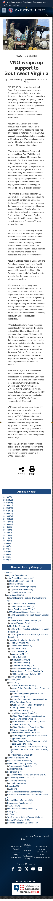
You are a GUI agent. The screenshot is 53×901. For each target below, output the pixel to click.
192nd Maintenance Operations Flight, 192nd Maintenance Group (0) (27, 728)
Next (44, 34)
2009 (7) (7, 543)
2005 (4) (7, 554)
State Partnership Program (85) (22, 586)
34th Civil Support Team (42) (21, 580)
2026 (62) (7, 497)
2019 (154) (8, 516)
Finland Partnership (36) (20, 592)
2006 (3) (7, 551)
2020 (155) (8, 513)
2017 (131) (8, 521)
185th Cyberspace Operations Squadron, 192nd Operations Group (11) (28, 700)
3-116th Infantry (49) (21, 662)
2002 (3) (7, 559)
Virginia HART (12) (20, 654)
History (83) (12, 811)
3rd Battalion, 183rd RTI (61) (22, 609)
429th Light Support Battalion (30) (26, 673)
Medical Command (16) (19, 642)
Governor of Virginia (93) (17, 757)
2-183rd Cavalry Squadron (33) (25, 668)
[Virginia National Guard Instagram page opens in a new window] (19, 869)
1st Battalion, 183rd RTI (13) (22, 603)
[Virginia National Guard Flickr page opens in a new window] (40, 869)
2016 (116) (8, 524)
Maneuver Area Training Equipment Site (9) (27, 774)
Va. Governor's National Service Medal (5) (25, 817)
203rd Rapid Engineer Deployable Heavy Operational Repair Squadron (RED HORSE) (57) (29, 749)
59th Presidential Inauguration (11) (22, 808)
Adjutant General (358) (17, 575)
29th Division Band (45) (20, 676)
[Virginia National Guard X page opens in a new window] (26, 869)
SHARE (21, 473)
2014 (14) (7, 529)
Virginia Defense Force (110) (19, 760)
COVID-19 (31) (13, 805)
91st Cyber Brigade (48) (19, 626)
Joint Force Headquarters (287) (20, 578)
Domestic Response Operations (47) (22, 822)
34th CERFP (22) (16, 583)
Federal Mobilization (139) (18, 820)
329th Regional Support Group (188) (24, 612)
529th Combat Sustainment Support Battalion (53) (28, 616)
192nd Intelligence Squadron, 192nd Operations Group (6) (26, 695)
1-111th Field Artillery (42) (23, 665)
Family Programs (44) (16, 780)
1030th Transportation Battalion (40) (25, 620)
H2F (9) (10, 814)
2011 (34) (7, 537)
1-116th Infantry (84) (21, 659)
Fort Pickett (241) (14, 771)
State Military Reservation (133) (20, 777)
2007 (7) (7, 548)
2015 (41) (7, 527)
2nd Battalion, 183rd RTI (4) (22, 606)
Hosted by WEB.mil (25, 881)
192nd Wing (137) (16, 682)
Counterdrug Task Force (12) (19, 803)
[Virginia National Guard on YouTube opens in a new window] (33, 869)
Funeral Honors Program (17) (20, 800)
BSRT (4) (13, 788)
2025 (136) (8, 499)
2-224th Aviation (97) (19, 651)
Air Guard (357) (14, 679)
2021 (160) (8, 510)
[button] (12, 5)
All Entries (7, 572)
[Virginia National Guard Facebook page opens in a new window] (12, 869)
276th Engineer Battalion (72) (23, 623)
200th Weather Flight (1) (22, 710)
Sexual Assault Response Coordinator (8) (25, 791)
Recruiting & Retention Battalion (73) (24, 639)
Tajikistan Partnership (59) (21, 589)
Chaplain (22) (13, 786)
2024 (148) (8, 502)
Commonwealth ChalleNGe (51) (22, 766)
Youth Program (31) (17, 783)
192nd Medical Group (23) (21, 754)
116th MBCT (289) (18, 656)
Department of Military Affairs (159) (22, 763)
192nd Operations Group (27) (23, 685)
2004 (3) (7, 557)
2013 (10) (7, 532)
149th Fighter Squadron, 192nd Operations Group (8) (29, 689)
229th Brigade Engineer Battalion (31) (28, 671)
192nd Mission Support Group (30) (25, 732)
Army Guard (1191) (15, 595)
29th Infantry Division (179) (20, 645)
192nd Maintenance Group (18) (24, 713)
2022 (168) (8, 508)
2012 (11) (7, 535)
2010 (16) (7, 540)
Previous (8, 34)
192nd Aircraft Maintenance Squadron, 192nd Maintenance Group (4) (27, 717)
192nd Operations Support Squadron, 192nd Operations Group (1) (27, 706)
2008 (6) (7, 546)
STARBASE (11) (16, 769)
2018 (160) (8, 518)
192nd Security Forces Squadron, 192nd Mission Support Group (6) (28, 742)
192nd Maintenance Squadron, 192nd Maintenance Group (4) (27, 723)
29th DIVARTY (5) (18, 648)
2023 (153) (8, 505)
